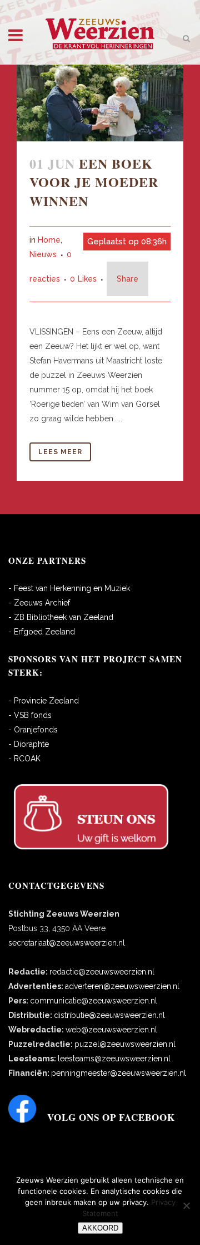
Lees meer (60, 452)
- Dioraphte (28, 744)
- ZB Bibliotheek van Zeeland (60, 617)
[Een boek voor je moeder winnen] (100, 103)
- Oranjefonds (33, 729)
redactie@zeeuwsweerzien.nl (101, 971)
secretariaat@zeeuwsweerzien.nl (66, 942)
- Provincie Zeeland (43, 700)
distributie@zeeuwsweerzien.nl (109, 1015)
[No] (186, 1205)
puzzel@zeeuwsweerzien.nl (125, 1044)
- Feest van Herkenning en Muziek (69, 588)
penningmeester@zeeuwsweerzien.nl (118, 1073)
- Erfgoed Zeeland (41, 631)
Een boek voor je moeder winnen (93, 182)
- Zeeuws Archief (39, 602)
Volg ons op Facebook (111, 1117)
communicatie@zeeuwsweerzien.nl (93, 1000)
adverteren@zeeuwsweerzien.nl (122, 986)
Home (49, 239)
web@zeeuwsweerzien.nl (111, 1029)
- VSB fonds (30, 715)
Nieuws (43, 254)
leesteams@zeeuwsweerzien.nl (114, 1058)
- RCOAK (24, 758)
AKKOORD (100, 1228)
